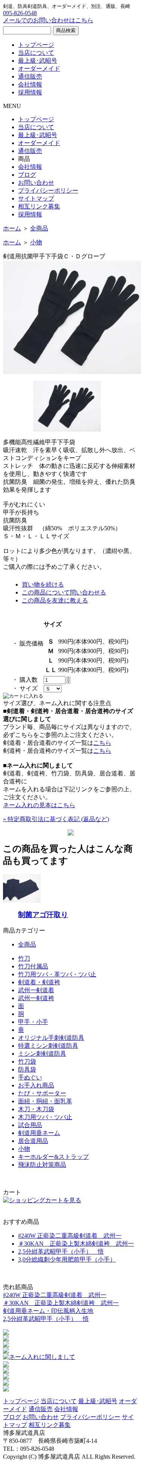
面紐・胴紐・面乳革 (45, 1101)
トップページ (36, 45)
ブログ (27, 174)
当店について (36, 52)
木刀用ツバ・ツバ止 (45, 1117)
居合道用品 (33, 1141)
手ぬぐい (30, 1077)
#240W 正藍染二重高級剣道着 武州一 (69, 1235)
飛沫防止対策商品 (42, 1164)
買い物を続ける (43, 584)
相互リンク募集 (39, 206)
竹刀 (24, 958)
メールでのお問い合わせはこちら (48, 20)
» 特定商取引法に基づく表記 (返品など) (56, 819)
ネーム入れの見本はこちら (39, 805)
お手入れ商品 (36, 1085)
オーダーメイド (39, 68)
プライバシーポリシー (48, 190)
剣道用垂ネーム (39, 1133)
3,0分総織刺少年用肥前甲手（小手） (67, 1259)
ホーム (12, 228)
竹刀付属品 (33, 966)
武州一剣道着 (36, 990)
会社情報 (30, 84)
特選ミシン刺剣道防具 (48, 1045)
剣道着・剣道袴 (39, 982)
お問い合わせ (36, 182)
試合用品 (30, 1125)
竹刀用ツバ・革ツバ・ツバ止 (57, 974)
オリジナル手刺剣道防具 (51, 1038)
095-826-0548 (20, 13)
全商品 (39, 228)
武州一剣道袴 (36, 998)
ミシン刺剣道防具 (42, 1053)
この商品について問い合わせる (64, 592)
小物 (36, 242)
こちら (102, 743)
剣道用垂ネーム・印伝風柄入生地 (48, 1311)
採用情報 (30, 92)
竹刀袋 (27, 1061)
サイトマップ (36, 198)
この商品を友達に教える (55, 600)
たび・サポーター (42, 1093)
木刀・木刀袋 (36, 1109)
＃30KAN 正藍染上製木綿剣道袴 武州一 (76, 1243)
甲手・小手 (33, 1022)
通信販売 (30, 76)
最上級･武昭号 (37, 60)
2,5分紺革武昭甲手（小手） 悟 (61, 1251)
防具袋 (27, 1069)
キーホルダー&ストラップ (53, 1157)
